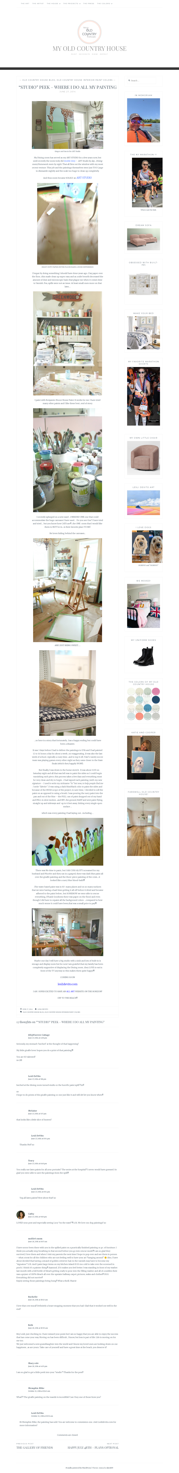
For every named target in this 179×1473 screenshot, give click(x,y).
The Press (88, 3)
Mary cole (33, 1363)
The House (52, 3)
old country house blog (38, 80)
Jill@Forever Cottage (39, 1035)
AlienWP (109, 1468)
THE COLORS (103, 3)
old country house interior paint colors (85, 80)
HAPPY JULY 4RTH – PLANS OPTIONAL (93, 1446)
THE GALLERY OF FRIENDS (34, 1446)
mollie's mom (35, 1238)
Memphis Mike (36, 1388)
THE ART (25, 3)
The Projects (70, 3)
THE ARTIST (38, 3)
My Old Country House (90, 48)
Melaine (32, 1111)
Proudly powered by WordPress (78, 1468)
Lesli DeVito (43, 1009)
